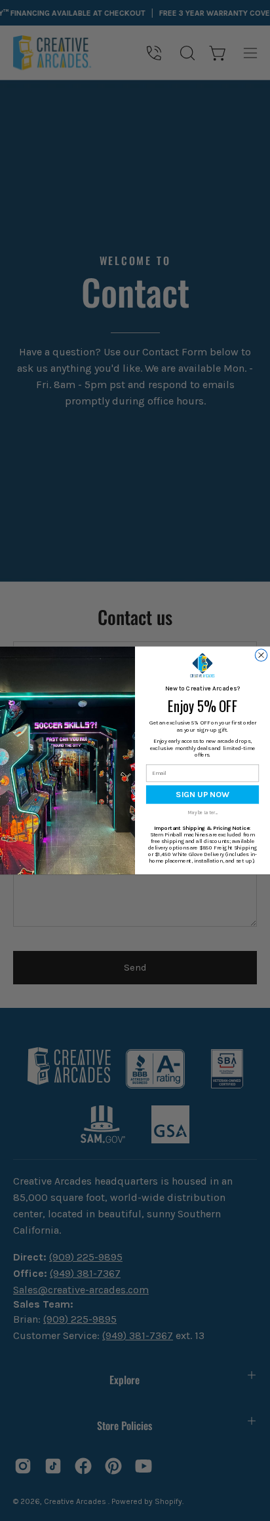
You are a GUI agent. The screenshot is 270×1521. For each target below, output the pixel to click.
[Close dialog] (261, 655)
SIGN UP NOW (202, 795)
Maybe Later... (202, 812)
